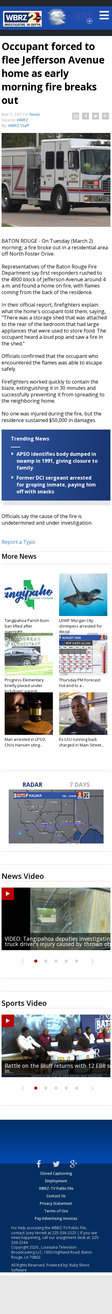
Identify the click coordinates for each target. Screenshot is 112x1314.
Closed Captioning (56, 1173)
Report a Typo (18, 541)
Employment (56, 1181)
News (35, 114)
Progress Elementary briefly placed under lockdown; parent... (24, 685)
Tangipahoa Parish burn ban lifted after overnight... (27, 626)
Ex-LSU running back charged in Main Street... (81, 742)
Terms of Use (56, 1211)
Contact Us (56, 1196)
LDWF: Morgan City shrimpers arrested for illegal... (80, 626)
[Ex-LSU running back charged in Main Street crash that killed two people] (83, 713)
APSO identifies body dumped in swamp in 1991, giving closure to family (57, 461)
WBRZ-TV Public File (56, 1188)
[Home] (23, 19)
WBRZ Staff (18, 125)
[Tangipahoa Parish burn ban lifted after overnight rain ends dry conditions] (29, 594)
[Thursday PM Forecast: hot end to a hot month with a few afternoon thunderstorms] (83, 654)
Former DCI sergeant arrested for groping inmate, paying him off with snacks (56, 484)
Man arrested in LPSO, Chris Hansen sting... (25, 742)
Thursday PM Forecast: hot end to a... (80, 682)
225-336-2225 (64, 1232)
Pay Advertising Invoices (56, 1218)
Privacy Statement (56, 1203)
